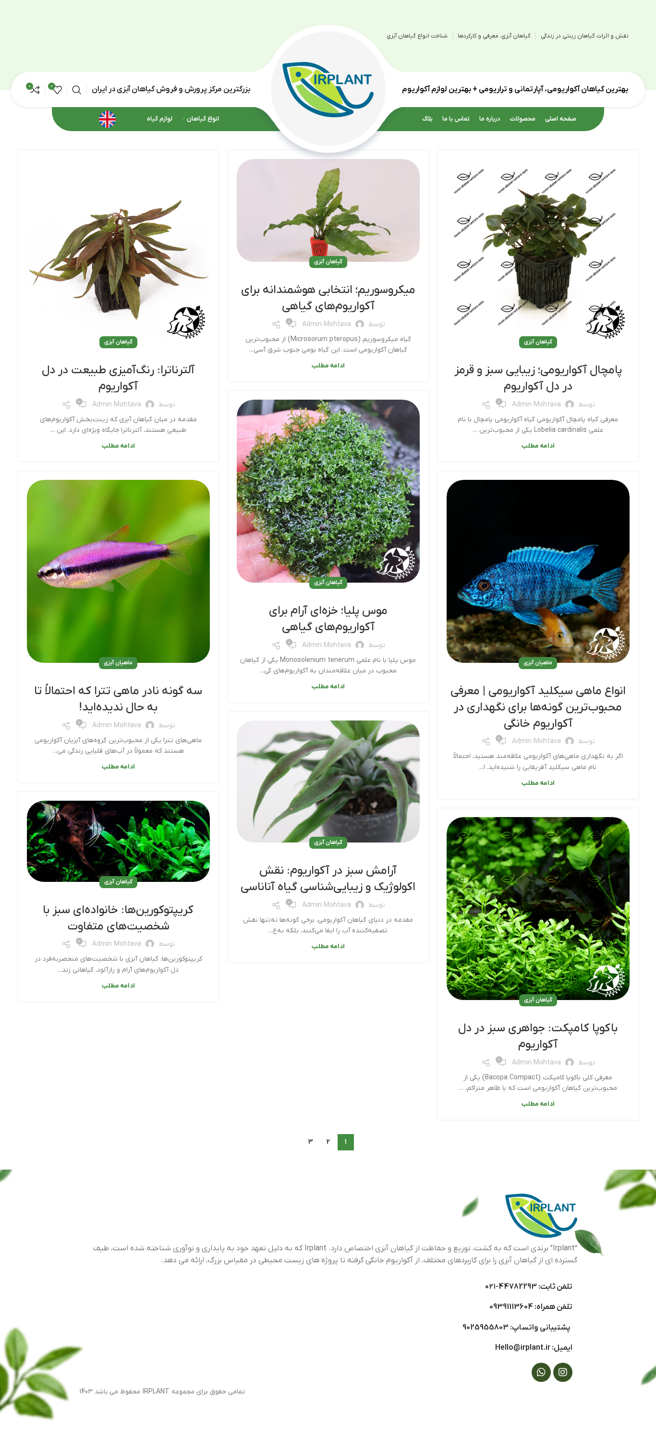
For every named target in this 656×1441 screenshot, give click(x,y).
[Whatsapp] (541, 1372)
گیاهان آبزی (538, 342)
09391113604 (511, 1307)
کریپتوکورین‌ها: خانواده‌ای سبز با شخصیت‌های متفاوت (118, 918)
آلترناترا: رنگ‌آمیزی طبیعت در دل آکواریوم (118, 378)
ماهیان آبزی (537, 663)
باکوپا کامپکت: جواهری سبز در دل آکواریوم (538, 1036)
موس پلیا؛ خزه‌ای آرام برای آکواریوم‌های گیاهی (328, 619)
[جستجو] (76, 89)
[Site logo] (328, 89)
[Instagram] (562, 1372)
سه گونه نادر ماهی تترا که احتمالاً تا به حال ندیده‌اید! (118, 699)
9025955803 (485, 1327)
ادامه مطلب (538, 446)
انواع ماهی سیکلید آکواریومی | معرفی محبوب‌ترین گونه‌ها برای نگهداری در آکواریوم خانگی (538, 707)
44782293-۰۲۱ (511, 1287)
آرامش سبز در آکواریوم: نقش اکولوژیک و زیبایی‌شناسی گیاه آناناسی (328, 879)
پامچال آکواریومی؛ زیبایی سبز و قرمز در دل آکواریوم (538, 378)
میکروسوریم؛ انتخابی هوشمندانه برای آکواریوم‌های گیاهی (328, 298)
